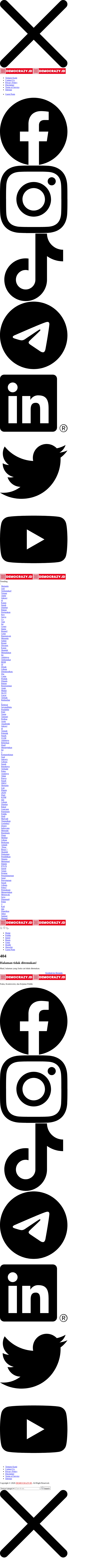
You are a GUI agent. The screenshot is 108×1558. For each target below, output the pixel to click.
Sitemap (8, 90)
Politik (8, 935)
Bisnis (7, 940)
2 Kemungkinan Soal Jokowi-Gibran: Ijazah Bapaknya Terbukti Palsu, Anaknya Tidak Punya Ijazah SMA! (7, 767)
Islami (7, 938)
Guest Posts (10, 94)
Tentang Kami (11, 78)
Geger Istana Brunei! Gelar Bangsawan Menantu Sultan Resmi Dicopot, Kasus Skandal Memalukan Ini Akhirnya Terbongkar (6, 643)
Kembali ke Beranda (54, 973)
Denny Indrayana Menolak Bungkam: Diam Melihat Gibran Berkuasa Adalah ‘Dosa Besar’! (5, 838)
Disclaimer (9, 85)
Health (8, 945)
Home (7, 933)
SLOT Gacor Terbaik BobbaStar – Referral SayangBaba (6, 700)
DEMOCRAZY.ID (24, 1483)
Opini (7, 942)
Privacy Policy (11, 82)
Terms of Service (12, 87)
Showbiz (9, 947)
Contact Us (10, 80)
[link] (33, 164)
